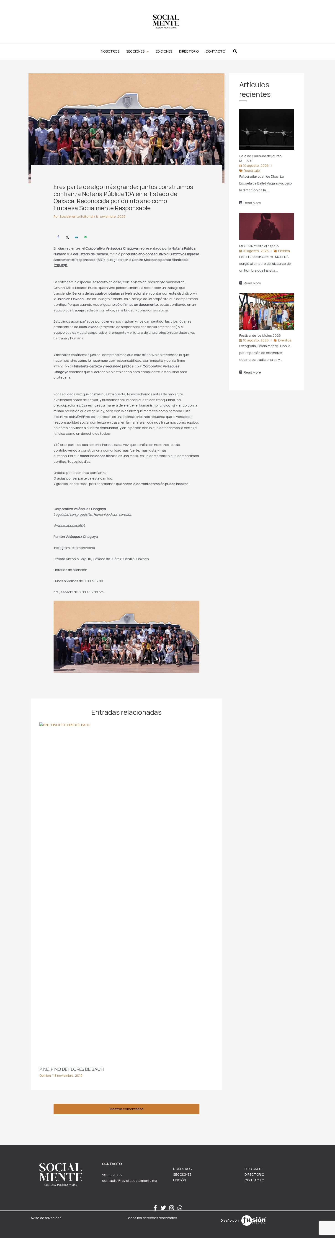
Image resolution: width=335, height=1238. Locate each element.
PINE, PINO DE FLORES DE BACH (71, 1069)
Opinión (45, 1075)
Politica (284, 250)
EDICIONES (253, 1168)
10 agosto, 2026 (256, 165)
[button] (137, 51)
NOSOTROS (182, 1168)
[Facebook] (155, 1207)
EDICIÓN (179, 1180)
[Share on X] (67, 237)
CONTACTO (254, 1180)
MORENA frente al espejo (259, 246)
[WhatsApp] (180, 1207)
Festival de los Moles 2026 (260, 335)
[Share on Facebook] (58, 237)
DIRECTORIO (254, 1174)
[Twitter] (163, 1207)
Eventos (284, 340)
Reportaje (252, 170)
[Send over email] (85, 237)
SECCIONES (182, 1174)
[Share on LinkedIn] (76, 237)
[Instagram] (171, 1207)
